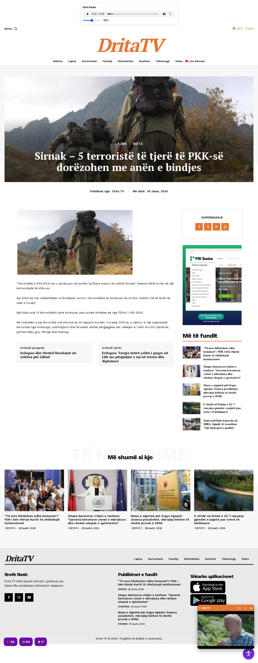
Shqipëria (124, 606)
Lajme (121, 143)
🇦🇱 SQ (10, 641)
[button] (12, 29)
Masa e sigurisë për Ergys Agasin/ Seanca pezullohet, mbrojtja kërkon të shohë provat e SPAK (220, 390)
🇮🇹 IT (41, 641)
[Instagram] (19, 597)
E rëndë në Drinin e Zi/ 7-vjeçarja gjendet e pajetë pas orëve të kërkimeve (222, 407)
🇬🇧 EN (26, 641)
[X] (208, 227)
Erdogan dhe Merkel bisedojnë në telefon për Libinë (48, 355)
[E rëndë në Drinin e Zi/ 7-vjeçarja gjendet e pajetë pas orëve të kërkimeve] (191, 408)
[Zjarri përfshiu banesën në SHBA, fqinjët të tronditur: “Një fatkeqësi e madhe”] (191, 424)
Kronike (123, 624)
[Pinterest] (216, 227)
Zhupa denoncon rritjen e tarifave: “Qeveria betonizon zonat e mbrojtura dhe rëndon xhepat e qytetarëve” (222, 372)
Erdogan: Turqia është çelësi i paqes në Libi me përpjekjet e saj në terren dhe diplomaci (135, 357)
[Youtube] (29, 597)
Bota (138, 143)
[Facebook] (199, 227)
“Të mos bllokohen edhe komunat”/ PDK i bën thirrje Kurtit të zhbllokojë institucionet (221, 353)
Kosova (122, 589)
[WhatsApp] (225, 227)
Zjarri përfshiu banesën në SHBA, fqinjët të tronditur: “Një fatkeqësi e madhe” (220, 424)
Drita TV (118, 191)
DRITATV (10, 528)
